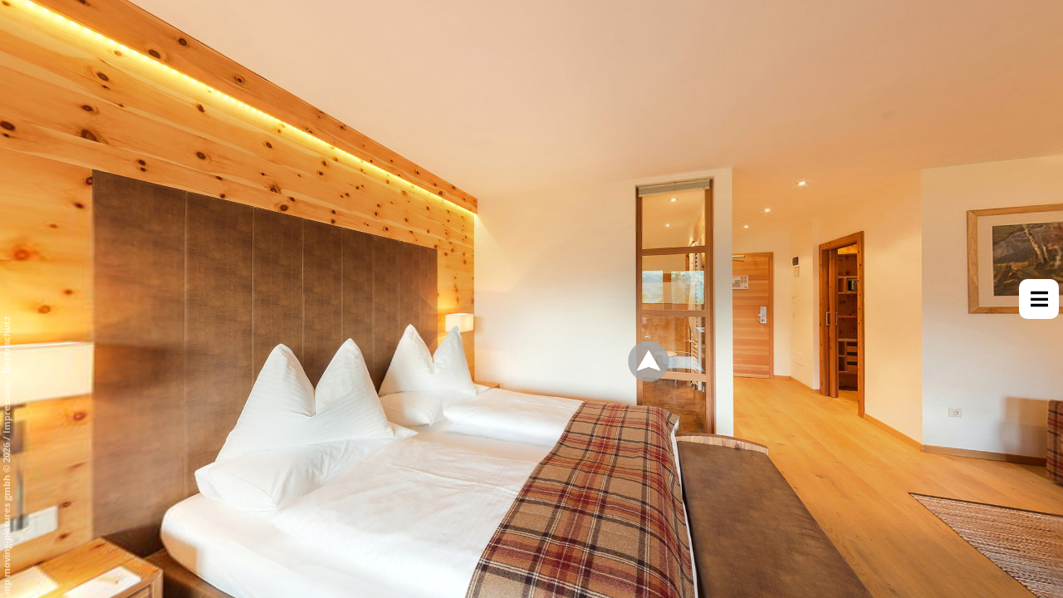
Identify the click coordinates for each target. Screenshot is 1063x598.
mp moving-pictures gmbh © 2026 (6, 517)
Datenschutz (6, 345)
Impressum (6, 408)
